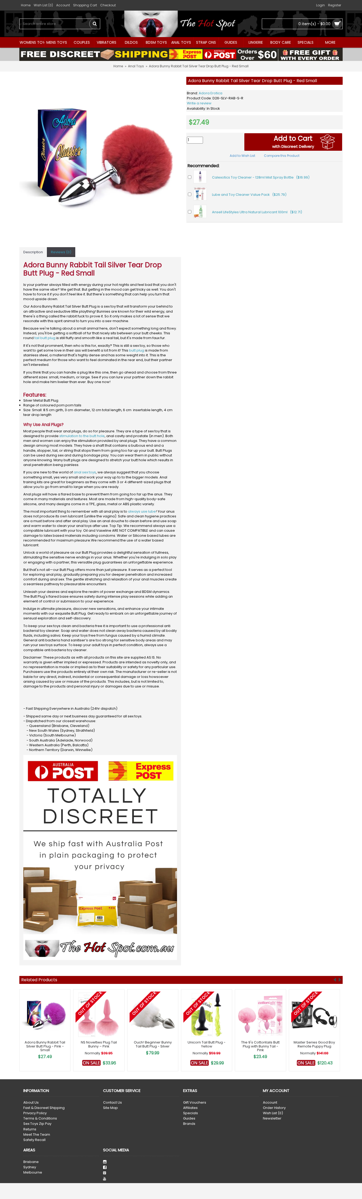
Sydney (29, 1167)
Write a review (199, 103)
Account (270, 1102)
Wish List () (273, 1113)
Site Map (110, 1107)
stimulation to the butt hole (82, 435)
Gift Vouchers (194, 1102)
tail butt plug (44, 337)
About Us (31, 1102)
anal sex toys (85, 472)
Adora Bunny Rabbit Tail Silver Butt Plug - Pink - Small (45, 1046)
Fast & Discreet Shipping (44, 1107)
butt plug (136, 350)
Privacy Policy (35, 1113)
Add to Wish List (242, 155)
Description (33, 252)
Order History (274, 1107)
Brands (189, 1123)
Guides (189, 1118)
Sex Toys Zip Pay (37, 1123)
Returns (29, 1129)
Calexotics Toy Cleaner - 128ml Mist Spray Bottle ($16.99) (261, 177)
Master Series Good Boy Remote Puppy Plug (314, 1044)
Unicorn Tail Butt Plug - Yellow (207, 1044)
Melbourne (32, 1172)
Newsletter (272, 1118)
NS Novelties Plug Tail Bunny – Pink (99, 1044)
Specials (190, 1113)
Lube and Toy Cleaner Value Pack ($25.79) (249, 194)
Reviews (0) (61, 252)
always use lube (142, 511)
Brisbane (31, 1162)
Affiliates (190, 1107)
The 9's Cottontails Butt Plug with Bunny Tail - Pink (260, 1046)
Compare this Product (281, 155)
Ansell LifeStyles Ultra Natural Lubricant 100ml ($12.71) (257, 212)
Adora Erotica (210, 93)
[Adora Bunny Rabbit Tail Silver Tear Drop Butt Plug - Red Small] (100, 157)
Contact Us (112, 1102)
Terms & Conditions (40, 1118)
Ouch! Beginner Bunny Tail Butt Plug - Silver (153, 1044)
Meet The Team (36, 1134)
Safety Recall (34, 1140)
